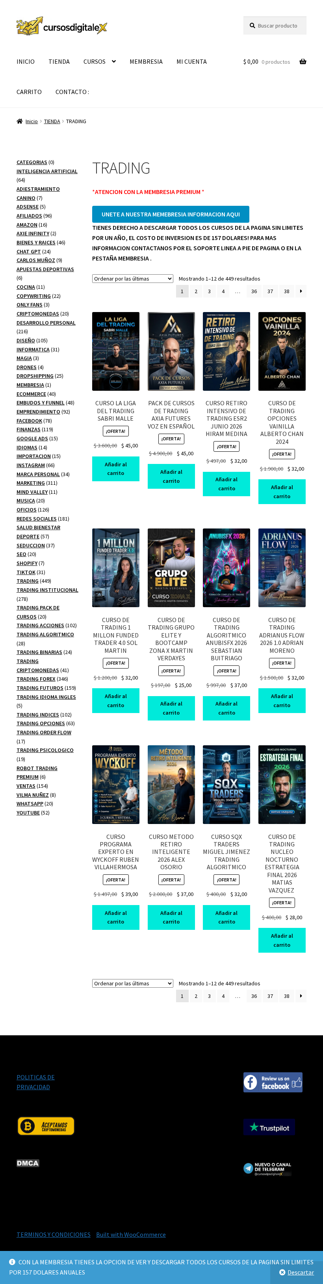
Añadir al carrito (116, 469)
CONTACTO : (72, 92)
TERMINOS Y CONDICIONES (54, 1234)
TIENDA (59, 61)
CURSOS (95, 61)
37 (270, 291)
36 (254, 291)
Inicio (32, 121)
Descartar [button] (301, 1272)
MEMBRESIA (146, 61)
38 (287, 291)
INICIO (26, 61)
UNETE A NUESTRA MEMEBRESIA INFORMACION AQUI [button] (171, 214)
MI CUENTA (191, 61)
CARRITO (29, 92)
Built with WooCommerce (131, 1234)
